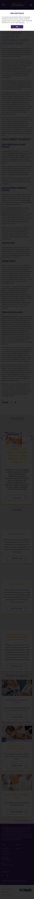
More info (22, 22)
